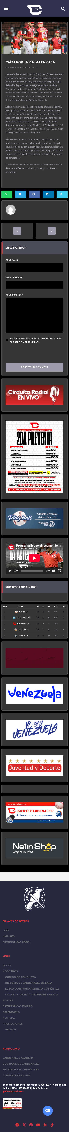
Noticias (9, 1017)
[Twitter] (24, 1125)
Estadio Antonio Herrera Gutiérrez (32, 988)
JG (43, 606)
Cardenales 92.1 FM (16, 1075)
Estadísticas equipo (18, 1006)
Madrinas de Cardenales (21, 1069)
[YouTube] (38, 1125)
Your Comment (14, 295)
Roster (8, 1000)
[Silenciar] (53, 571)
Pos (5, 606)
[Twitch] (45, 1125)
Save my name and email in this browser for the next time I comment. (35, 340)
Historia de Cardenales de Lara (28, 982)
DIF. (63, 606)
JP (49, 606)
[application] (34, 558)
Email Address (14, 277)
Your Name (12, 260)
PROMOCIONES (13, 1023)
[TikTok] (52, 1125)
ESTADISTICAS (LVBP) (16, 942)
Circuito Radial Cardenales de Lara (31, 994)
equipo (21, 606)
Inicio (7, 965)
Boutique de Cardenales (21, 1063)
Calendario (11, 1012)
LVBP (6, 930)
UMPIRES (8, 936)
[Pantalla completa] (59, 571)
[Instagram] (31, 1125)
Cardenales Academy (18, 1057)
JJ (38, 606)
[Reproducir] (10, 571)
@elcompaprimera (13, 1091)
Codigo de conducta (20, 977)
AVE (56, 606)
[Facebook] (17, 1125)
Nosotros (10, 971)
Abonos (11, 1029)
